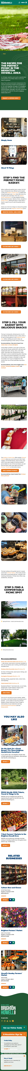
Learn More (14, 1046)
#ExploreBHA (4, 707)
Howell (17, 366)
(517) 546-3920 (5, 981)
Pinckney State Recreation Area (9, 669)
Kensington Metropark (6, 676)
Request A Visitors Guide (10, 98)
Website (3, 896)
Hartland (3, 368)
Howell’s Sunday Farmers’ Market (11, 974)
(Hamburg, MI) (15, 683)
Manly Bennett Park (6, 683)
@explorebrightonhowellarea (8, 705)
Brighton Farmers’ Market (11, 930)
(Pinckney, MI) (21, 669)
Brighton (15, 345)
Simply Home (4, 200)
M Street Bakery (11, 573)
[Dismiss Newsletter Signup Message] (24, 1056)
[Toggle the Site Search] (19, 2)
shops (14, 194)
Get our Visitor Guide (12, 1027)
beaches (10, 86)
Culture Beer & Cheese (7, 345)
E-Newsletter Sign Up (12, 1034)
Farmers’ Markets (5, 467)
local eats (12, 89)
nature (7, 89)
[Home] (6, 2)
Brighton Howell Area (12, 192)
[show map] (13, 899)
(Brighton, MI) (22, 661)
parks (16, 86)
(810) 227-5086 (5, 936)
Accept (6, 1048)
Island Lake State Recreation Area (10, 661)
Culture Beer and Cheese (11, 887)
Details (5, 900)
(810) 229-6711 (5, 893)
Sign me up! (7, 1065)
